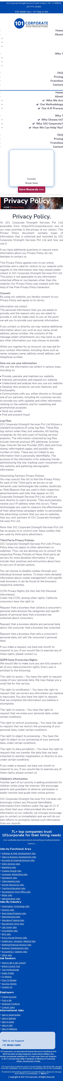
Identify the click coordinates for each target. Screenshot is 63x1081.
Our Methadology (51, 104)
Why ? (59, 53)
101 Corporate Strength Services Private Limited (26, 3)
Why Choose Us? (52, 119)
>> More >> (43, 1073)
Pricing (58, 77)
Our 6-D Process (52, 108)
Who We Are (54, 100)
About (59, 34)
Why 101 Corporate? (49, 123)
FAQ (60, 73)
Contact (58, 85)
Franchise (57, 81)
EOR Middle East (23, 11)
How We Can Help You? (48, 127)
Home (59, 30)
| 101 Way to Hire (39, 11)
